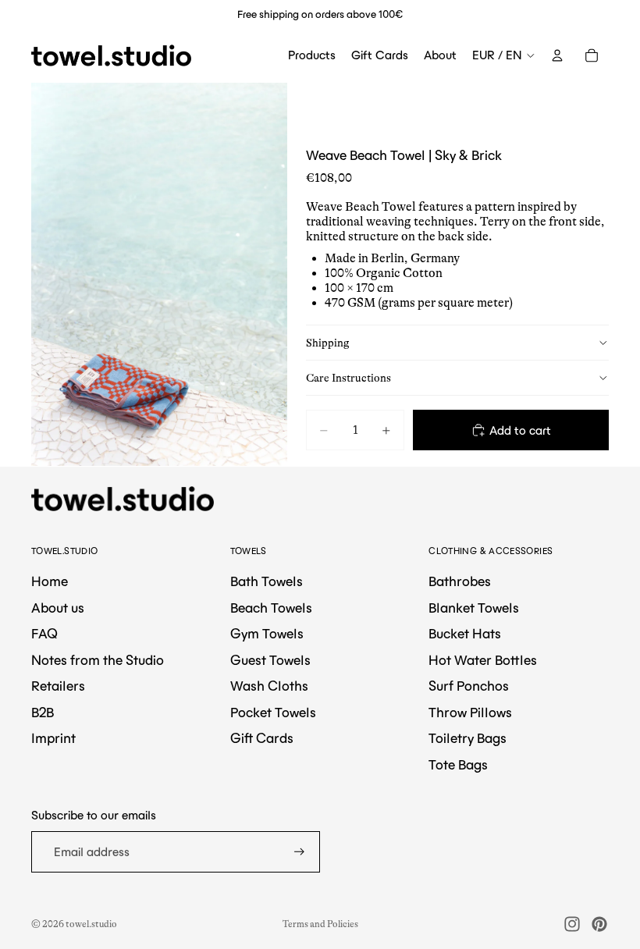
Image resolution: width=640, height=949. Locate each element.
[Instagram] (572, 924)
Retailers (58, 686)
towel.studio (91, 924)
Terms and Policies (320, 924)
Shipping (328, 342)
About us (57, 608)
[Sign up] (299, 851)
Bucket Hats (464, 634)
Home (49, 581)
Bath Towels (266, 581)
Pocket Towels (273, 712)
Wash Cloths (269, 686)
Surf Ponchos (468, 686)
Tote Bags (458, 765)
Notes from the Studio (97, 660)
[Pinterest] (599, 924)
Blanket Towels (473, 608)
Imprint (53, 738)
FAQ (44, 634)
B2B (42, 712)
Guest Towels (270, 660)
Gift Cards (261, 738)
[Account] (557, 55)
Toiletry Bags (467, 738)
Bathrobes (459, 581)
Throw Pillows (470, 712)
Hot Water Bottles (482, 660)
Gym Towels (267, 634)
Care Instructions (348, 377)
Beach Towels (271, 608)
